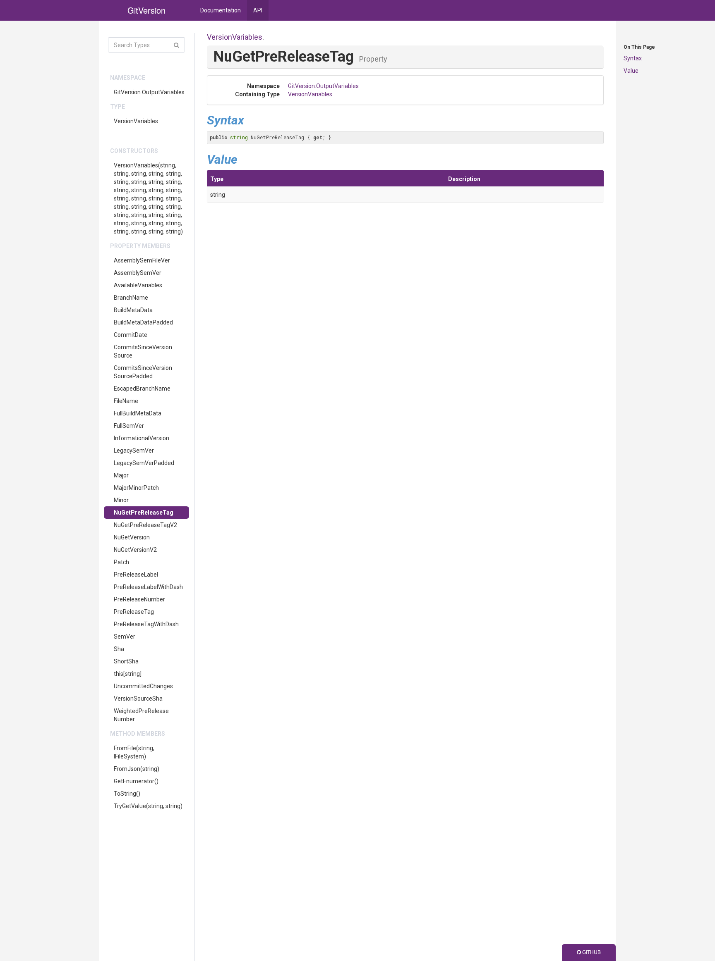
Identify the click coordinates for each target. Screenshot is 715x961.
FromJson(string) (136, 768)
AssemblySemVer (137, 272)
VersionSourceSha (138, 698)
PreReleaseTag (134, 611)
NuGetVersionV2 (135, 549)
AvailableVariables (138, 285)
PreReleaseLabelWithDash (148, 587)
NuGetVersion (132, 537)
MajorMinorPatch (136, 487)
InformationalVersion (141, 438)
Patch (121, 562)
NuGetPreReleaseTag (143, 512)
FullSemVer (129, 425)
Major (121, 475)
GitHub (591, 952)
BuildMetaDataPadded (143, 322)
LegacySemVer (134, 450)
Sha (119, 649)
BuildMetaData (133, 310)
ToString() (127, 793)
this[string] (128, 673)
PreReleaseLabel (136, 574)
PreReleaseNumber (139, 599)
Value (631, 70)
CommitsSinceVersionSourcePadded (143, 372)
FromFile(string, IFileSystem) (134, 752)
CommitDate (130, 334)
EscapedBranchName (142, 388)
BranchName (131, 297)
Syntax (633, 58)
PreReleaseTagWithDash (146, 624)
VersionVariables (136, 121)
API (257, 10)
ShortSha (126, 661)
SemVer (124, 636)
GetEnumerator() (136, 781)
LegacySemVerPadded (144, 463)
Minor (121, 500)
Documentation (220, 10)
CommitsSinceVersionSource (143, 351)
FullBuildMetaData (137, 413)
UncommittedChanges (143, 686)
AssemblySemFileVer (142, 260)
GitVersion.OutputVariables (149, 92)
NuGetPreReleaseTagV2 (145, 525)
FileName (126, 401)
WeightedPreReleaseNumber (141, 715)
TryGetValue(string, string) (148, 806)
